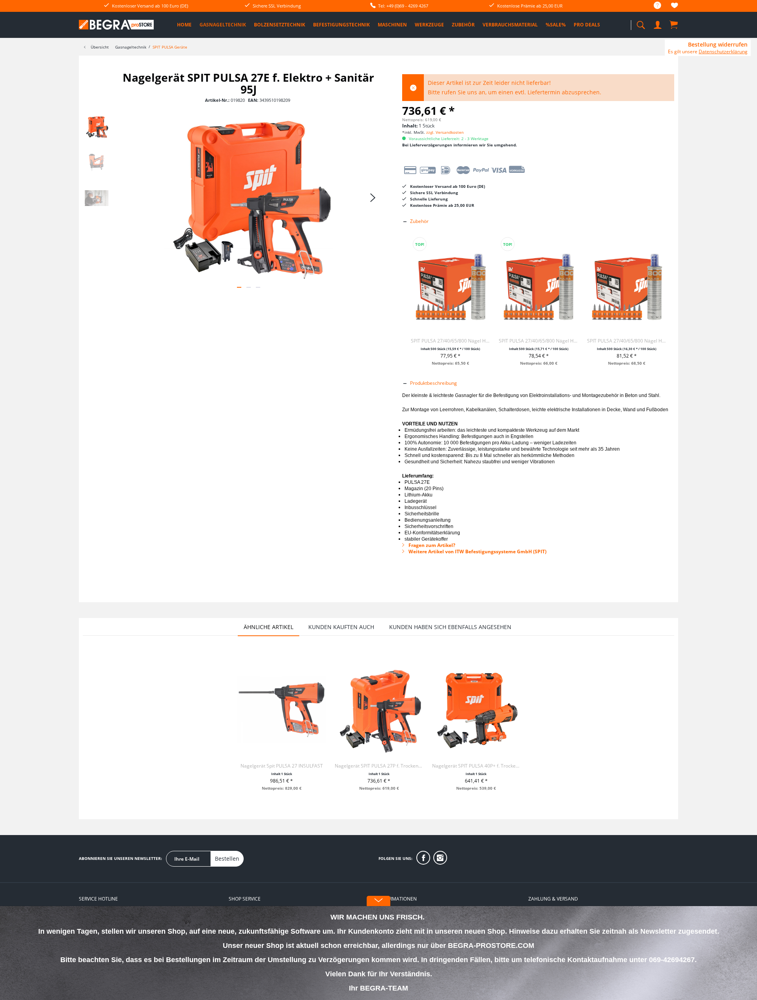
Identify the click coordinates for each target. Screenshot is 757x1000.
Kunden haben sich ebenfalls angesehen (450, 627)
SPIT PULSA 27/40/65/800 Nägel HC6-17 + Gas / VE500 (450, 341)
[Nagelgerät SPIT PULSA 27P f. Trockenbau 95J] (379, 709)
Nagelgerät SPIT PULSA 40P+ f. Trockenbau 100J (476, 766)
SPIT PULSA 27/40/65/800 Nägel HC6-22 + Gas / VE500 (538, 341)
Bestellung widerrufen (718, 44)
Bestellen (227, 858)
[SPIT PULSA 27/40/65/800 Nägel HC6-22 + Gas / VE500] (538, 284)
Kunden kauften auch (341, 627)
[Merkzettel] (674, 6)
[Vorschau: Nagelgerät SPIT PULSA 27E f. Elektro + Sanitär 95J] (96, 127)
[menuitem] (653, 6)
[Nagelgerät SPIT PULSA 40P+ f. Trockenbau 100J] (476, 709)
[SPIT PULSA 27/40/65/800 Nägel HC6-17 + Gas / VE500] (450, 284)
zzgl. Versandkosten (445, 132)
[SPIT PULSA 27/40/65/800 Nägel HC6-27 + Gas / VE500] (626, 284)
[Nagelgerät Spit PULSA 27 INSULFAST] (281, 709)
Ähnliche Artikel (268, 627)
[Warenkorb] (674, 24)
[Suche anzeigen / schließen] (641, 23)
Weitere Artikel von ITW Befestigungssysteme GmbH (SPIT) (476, 551)
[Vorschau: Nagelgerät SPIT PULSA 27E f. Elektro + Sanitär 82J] (96, 162)
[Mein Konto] (658, 23)
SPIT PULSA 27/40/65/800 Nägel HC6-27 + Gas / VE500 (626, 341)
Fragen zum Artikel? (431, 545)
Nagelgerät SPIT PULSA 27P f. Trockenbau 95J (379, 766)
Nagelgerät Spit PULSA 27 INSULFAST (282, 766)
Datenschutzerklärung (723, 51)
